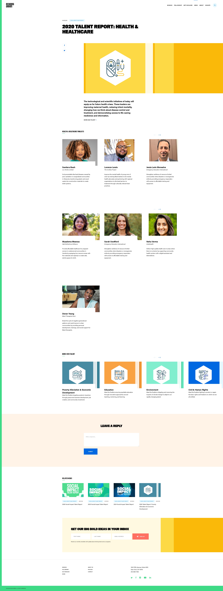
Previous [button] (155, 135)
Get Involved (188, 5)
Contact (90, 571)
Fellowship (178, 5)
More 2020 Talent (89, 120)
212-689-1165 (135, 572)
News (196, 5)
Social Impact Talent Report (77, 20)
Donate (207, 5)
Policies (90, 569)
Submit (90, 451)
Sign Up (142, 536)
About (201, 5)
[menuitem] (170, 5)
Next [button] (159, 135)
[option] (83, 164)
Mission (169, 5)
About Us (90, 567)
